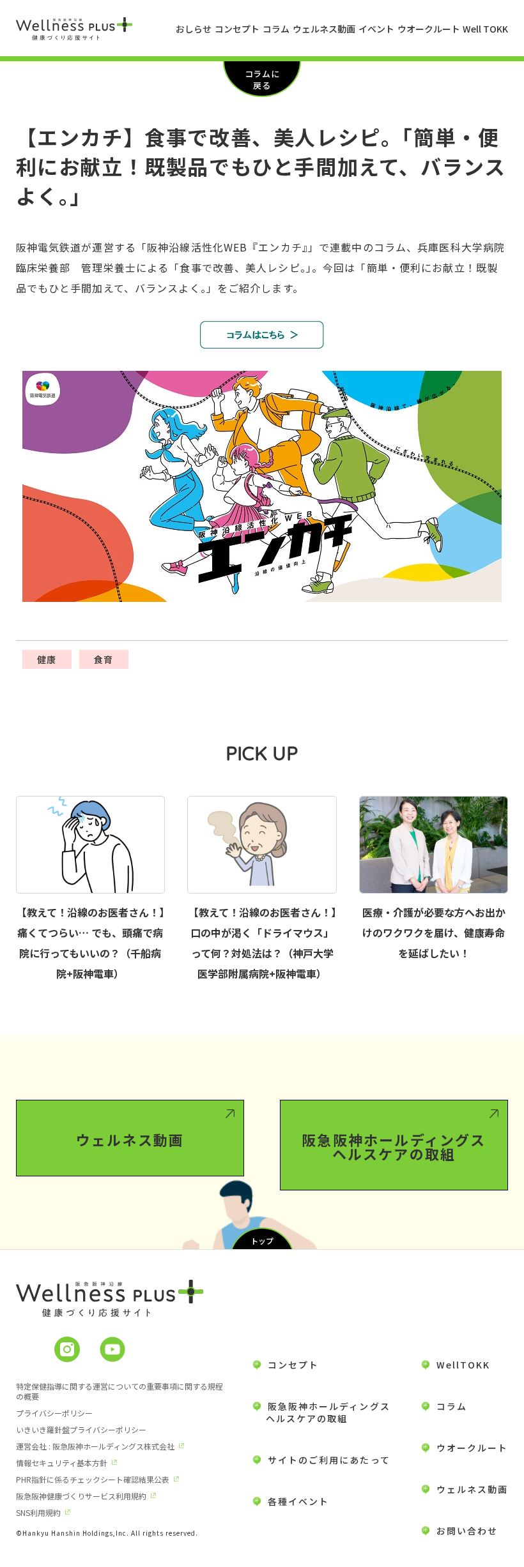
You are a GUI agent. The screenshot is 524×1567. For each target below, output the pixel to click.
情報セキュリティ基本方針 (61, 1462)
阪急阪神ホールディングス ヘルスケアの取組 (321, 1412)
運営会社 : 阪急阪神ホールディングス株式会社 (95, 1446)
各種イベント (299, 1501)
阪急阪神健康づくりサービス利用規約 (81, 1495)
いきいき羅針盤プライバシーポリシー (81, 1429)
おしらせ (194, 28)
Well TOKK (485, 28)
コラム (276, 28)
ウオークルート (428, 28)
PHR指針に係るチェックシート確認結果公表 (92, 1479)
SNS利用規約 (38, 1512)
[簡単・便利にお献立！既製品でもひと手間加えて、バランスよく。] (262, 334)
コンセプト (237, 28)
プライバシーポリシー (54, 1412)
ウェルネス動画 (324, 28)
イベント (376, 28)
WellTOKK (463, 1364)
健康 (46, 659)
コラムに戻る (262, 79)
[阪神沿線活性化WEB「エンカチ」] (262, 486)
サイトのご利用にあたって (329, 1459)
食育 (103, 659)
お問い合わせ (467, 1530)
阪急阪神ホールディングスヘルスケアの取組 (394, 1146)
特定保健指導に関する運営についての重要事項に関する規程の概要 (119, 1391)
